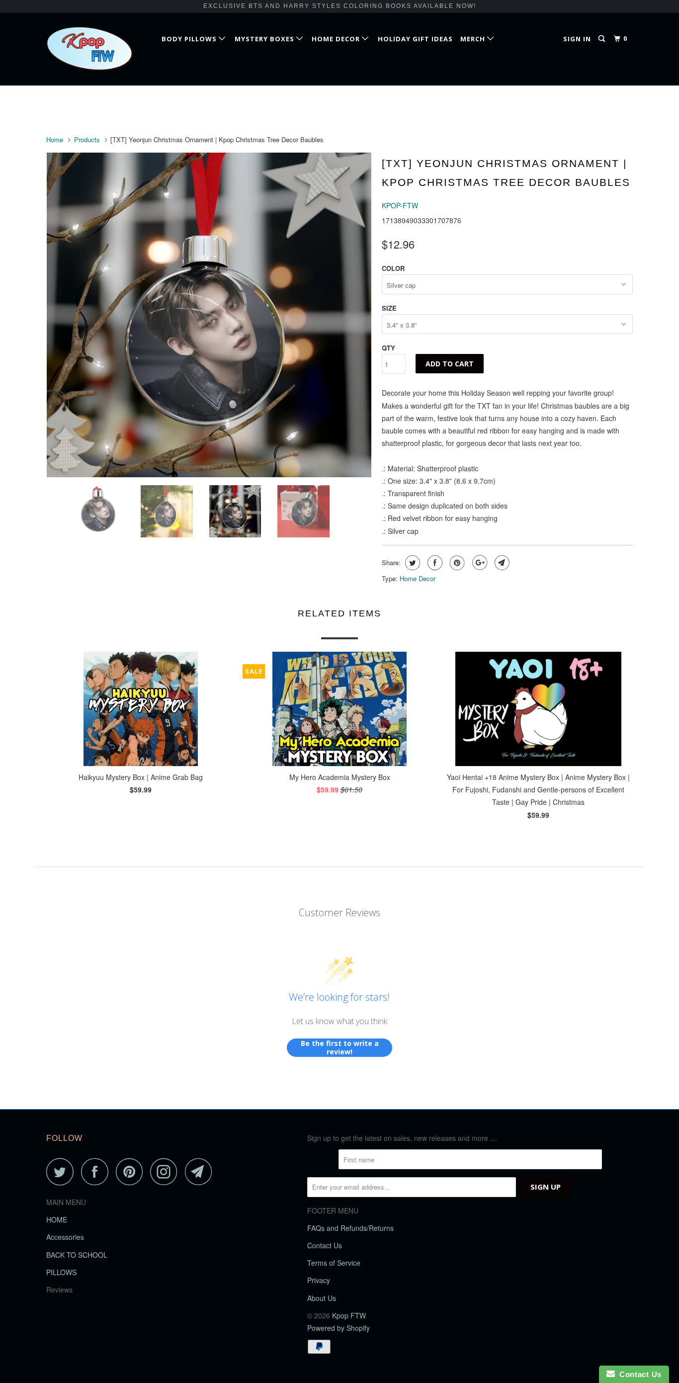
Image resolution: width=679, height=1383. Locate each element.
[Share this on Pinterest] (456, 562)
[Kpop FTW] (97, 49)
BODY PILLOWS (190, 38)
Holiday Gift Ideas (415, 38)
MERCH (473, 38)
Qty (388, 347)
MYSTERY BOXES (265, 38)
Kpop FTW (348, 1315)
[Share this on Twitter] (411, 562)
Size (389, 308)
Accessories (65, 1237)
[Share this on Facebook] (433, 562)
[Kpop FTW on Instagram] (166, 1171)
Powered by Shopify (338, 1328)
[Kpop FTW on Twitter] (62, 1171)
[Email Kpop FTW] (201, 1171)
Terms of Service (333, 1263)
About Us (321, 1298)
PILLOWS (61, 1272)
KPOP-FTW (400, 205)
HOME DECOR (337, 38)
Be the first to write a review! (340, 1047)
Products (87, 139)
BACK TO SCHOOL (76, 1255)
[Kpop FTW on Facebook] (97, 1171)
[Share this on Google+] (478, 562)
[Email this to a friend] (500, 562)
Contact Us (324, 1245)
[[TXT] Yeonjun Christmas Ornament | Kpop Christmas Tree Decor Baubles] (209, 315)
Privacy (318, 1280)
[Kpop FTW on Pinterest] (132, 1171)
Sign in (577, 38)
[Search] (602, 38)
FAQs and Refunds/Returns (350, 1228)
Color (393, 268)
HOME (56, 1219)
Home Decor (417, 578)
